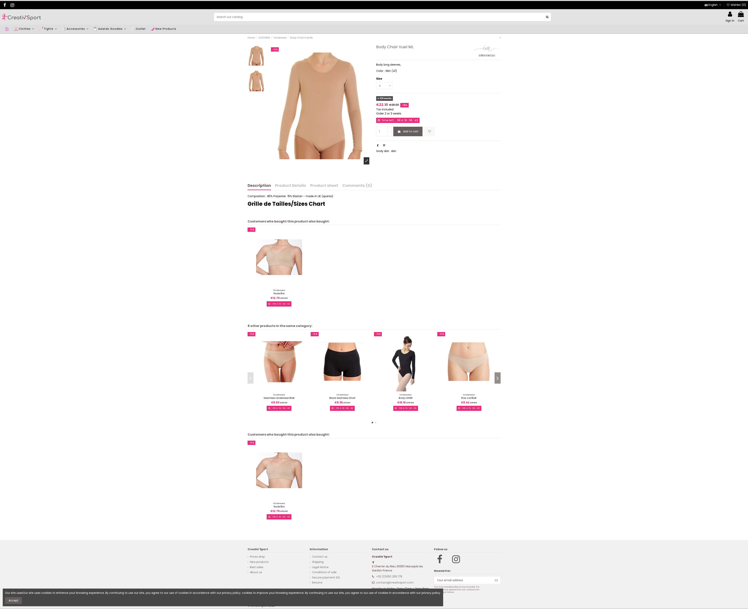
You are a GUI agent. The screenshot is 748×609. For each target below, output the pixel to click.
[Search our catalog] (547, 16)
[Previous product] (500, 38)
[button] (372, 422)
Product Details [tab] (290, 186)
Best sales (256, 567)
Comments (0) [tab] (357, 186)
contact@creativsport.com (395, 582)
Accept (14, 600)
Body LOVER (406, 398)
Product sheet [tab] (324, 186)
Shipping (318, 562)
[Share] (377, 146)
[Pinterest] (384, 146)
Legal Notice (320, 567)
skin (393, 151)
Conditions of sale (324, 572)
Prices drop (257, 557)
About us (256, 572)
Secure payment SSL (326, 577)
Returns (317, 582)
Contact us (319, 557)
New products (259, 562)
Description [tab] (259, 186)
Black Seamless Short (342, 398)
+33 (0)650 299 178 (389, 576)
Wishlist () (738, 5)
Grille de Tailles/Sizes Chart (286, 204)
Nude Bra (279, 293)
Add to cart (410, 131)
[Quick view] (282, 285)
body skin (383, 151)
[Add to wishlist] (429, 131)
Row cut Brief (468, 398)
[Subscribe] (496, 580)
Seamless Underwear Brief (279, 398)
